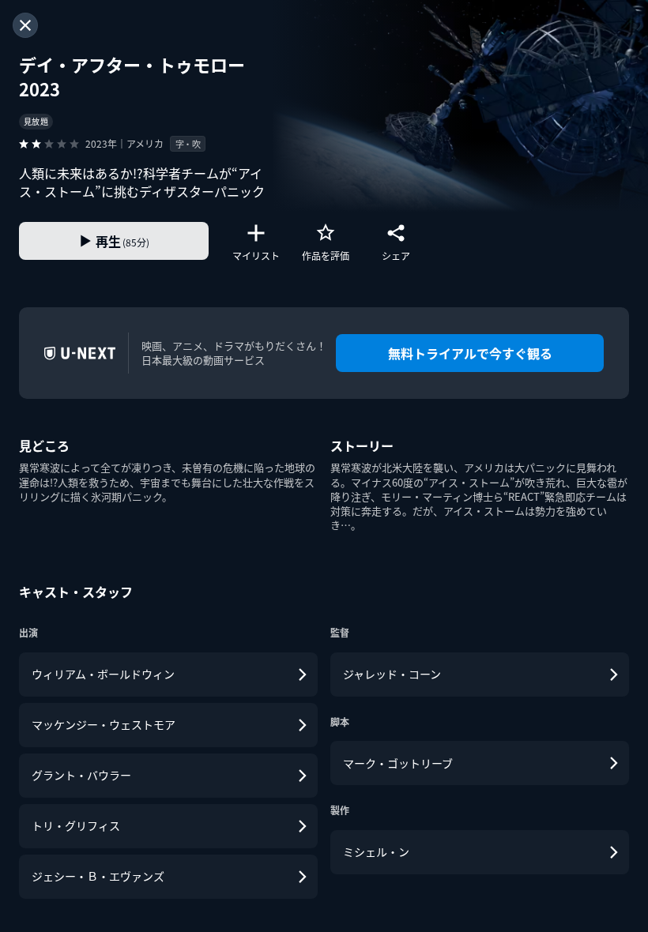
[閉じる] (25, 25)
